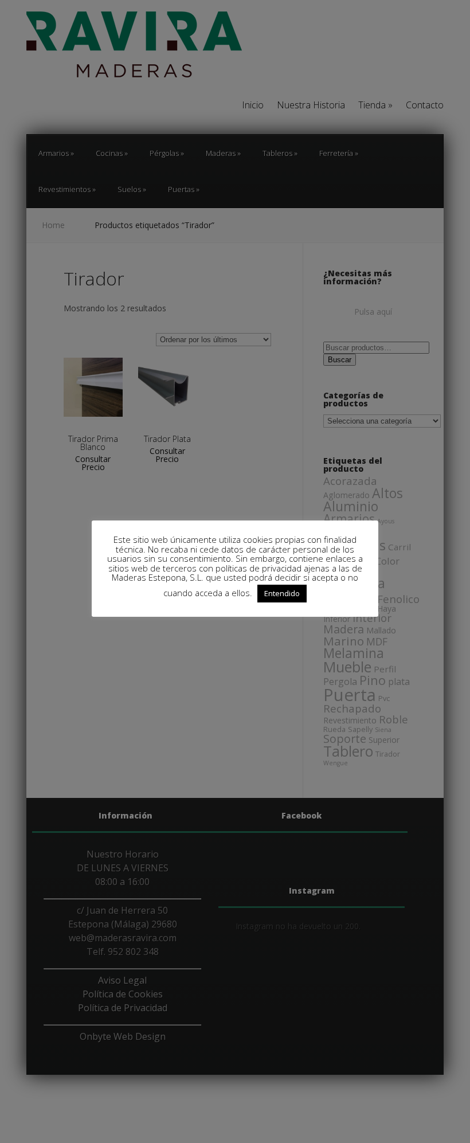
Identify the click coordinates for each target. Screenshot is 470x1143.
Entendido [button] (282, 593)
